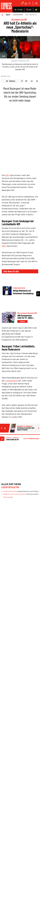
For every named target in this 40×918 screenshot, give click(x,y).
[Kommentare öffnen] (38, 293)
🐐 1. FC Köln (18, 9)
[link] (6, 6)
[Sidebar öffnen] (36, 3)
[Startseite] (2, 15)
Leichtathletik (18, 15)
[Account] (29, 3)
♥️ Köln (28, 9)
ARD (7, 175)
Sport (8, 15)
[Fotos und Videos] (25, 3)
